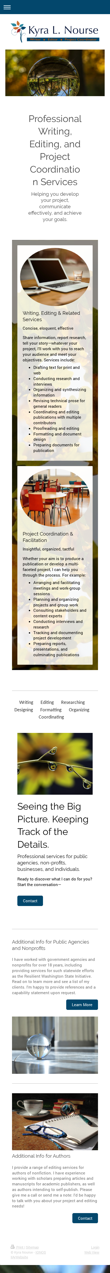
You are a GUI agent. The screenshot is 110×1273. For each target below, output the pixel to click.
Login (95, 1247)
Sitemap (32, 1247)
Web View (91, 1252)
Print (19, 1247)
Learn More (82, 1004)
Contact (30, 900)
